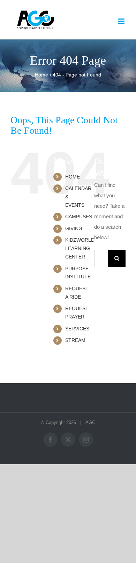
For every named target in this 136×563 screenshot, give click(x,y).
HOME (72, 177)
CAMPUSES (78, 216)
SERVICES (77, 328)
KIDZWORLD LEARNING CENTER (80, 248)
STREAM (75, 340)
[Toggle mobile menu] (122, 21)
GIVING (73, 228)
